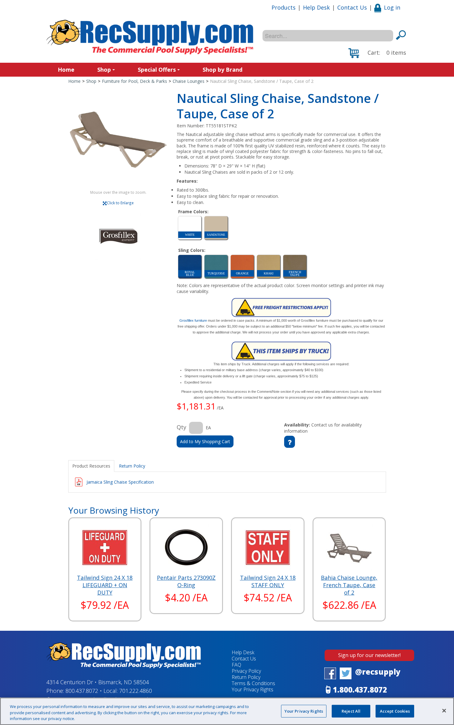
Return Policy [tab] (132, 466)
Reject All (351, 711)
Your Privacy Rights (303, 711)
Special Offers (157, 69)
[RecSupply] (149, 37)
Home (66, 69)
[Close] (444, 710)
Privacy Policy (246, 671)
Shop (104, 69)
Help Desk (316, 7)
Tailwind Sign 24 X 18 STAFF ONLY (268, 581)
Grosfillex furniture (193, 320)
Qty (181, 427)
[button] (377, 53)
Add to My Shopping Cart (205, 441)
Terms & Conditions (253, 683)
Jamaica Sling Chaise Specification (120, 482)
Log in (392, 7)
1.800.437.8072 (360, 690)
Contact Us (352, 7)
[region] (227, 711)
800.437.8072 (81, 690)
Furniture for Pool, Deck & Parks (134, 81)
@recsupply (378, 672)
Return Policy (246, 677)
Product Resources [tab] (91, 466)
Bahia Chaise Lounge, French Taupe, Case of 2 (349, 585)
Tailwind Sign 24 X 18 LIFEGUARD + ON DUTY (104, 585)
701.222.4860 (135, 690)
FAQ (236, 664)
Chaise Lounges (188, 81)
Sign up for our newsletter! (369, 655)
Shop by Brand (222, 69)
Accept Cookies (395, 711)
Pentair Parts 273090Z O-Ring (186, 581)
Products (283, 7)
